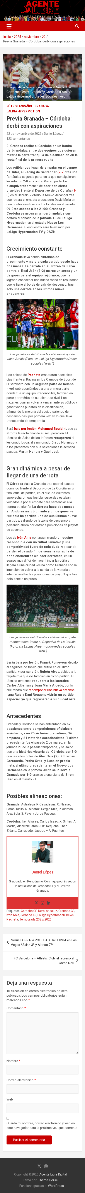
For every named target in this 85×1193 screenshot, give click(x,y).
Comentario (16, 1008)
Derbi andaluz (47, 911)
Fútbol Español (20, 106)
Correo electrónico (21, 1080)
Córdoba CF (29, 911)
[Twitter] (36, 903)
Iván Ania (13, 915)
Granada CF (66, 911)
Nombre (13, 1061)
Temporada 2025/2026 (35, 919)
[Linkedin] (49, 903)
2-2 (61, 172)
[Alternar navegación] (9, 26)
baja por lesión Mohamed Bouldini (40, 429)
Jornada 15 (28, 915)
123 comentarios (18, 138)
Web (10, 1099)
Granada (41, 106)
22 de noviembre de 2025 (24, 133)
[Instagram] (42, 903)
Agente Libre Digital (53, 1174)
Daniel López (53, 133)
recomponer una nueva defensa (52, 690)
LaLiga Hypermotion (23, 111)
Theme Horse (48, 1180)
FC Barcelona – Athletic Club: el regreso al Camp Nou (44, 960)
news (70, 915)
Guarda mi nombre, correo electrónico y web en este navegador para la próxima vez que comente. (42, 1125)
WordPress (56, 1186)
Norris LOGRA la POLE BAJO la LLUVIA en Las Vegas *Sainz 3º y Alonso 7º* (44, 942)
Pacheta (12, 919)
